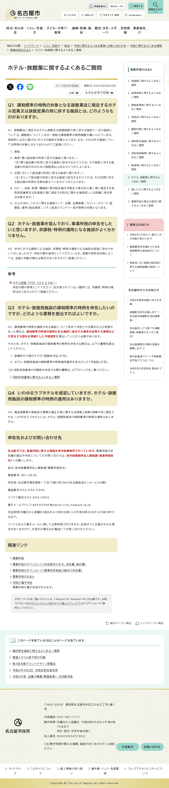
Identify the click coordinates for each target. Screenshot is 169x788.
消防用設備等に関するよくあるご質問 (36, 377)
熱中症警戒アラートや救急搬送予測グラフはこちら (146, 358)
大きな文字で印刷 (97, 92)
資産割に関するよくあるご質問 (146, 83)
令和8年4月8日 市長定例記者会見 (35, 670)
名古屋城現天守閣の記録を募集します (145, 346)
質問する (138, 6)
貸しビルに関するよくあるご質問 (146, 191)
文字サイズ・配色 (111, 15)
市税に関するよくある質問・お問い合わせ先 (100, 46)
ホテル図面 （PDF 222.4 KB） (33, 282)
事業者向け (139, 30)
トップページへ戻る (152, 623)
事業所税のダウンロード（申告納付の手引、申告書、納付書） (49, 564)
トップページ (31, 46)
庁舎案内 (127, 747)
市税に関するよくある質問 (146, 46)
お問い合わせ (152, 747)
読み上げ (89, 15)
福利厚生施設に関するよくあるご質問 (146, 143)
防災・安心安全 (15, 30)
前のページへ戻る (121, 623)
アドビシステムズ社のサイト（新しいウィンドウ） (56, 603)
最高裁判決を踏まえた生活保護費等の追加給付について (145, 250)
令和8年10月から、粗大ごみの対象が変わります (146, 236)
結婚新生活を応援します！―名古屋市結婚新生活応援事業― (146, 316)
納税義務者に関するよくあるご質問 (146, 107)
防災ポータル (117, 6)
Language (134, 15)
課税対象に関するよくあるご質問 (146, 131)
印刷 (71, 93)
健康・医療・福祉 (81, 30)
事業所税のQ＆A (20, 50)
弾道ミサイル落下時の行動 (29, 657)
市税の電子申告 (23, 582)
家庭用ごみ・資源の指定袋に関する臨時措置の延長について (145, 267)
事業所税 (18, 558)
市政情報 (125, 30)
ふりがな (72, 15)
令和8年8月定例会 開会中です (146, 370)
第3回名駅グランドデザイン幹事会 (34, 663)
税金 (67, 46)
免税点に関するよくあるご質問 (146, 119)
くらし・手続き (35, 30)
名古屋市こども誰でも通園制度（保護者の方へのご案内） (145, 332)
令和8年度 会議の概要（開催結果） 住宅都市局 (43, 676)
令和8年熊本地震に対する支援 (146, 302)
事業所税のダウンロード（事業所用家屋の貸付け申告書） (48, 570)
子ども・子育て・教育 (58, 30)
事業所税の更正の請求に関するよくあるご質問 (146, 203)
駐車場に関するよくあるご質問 (146, 167)
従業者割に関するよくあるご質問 (146, 95)
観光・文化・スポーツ (106, 30)
